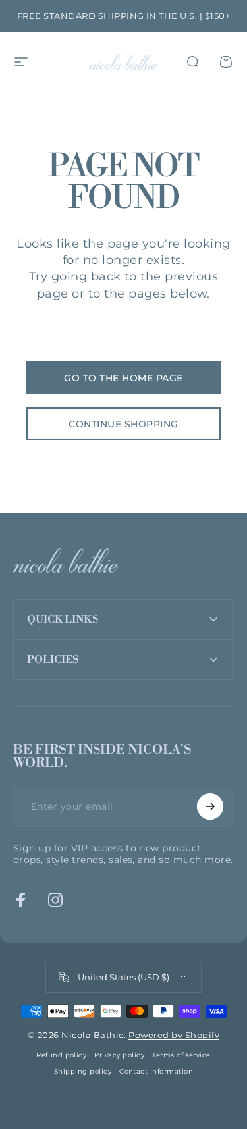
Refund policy (61, 1055)
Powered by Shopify (173, 1035)
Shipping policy (82, 1071)
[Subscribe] (210, 806)
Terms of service (181, 1055)
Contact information (156, 1071)
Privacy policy (119, 1055)
